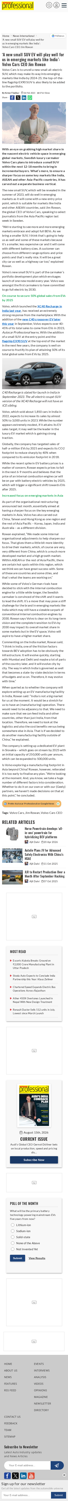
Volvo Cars (16, 812)
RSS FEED (10, 1390)
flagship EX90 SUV (14, 341)
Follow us (59, 36)
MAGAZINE (41, 1397)
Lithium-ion (23, 1225)
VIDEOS (38, 1383)
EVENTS (39, 1364)
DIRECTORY (41, 1410)
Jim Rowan (32, 812)
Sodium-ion (23, 1231)
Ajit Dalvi (34, 841)
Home (5, 35)
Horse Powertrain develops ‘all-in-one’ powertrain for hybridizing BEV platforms (44, 833)
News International (23, 35)
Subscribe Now (34, 1159)
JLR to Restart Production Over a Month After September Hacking (45, 874)
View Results (37, 1258)
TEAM (8, 1430)
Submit (17, 1258)
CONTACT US (12, 1416)
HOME (8, 1364)
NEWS (8, 1377)
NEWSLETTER (42, 1403)
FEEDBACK (11, 1423)
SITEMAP (9, 1436)
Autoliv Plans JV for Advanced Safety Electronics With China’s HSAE (44, 854)
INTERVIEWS (42, 1370)
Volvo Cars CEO (51, 812)
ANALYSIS (40, 1377)
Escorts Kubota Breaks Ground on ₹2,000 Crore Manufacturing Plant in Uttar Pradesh (33, 964)
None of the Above (28, 1243)
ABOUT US (11, 1370)
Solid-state (23, 1237)
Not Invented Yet (27, 1249)
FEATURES (10, 1383)
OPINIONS (40, 1390)
